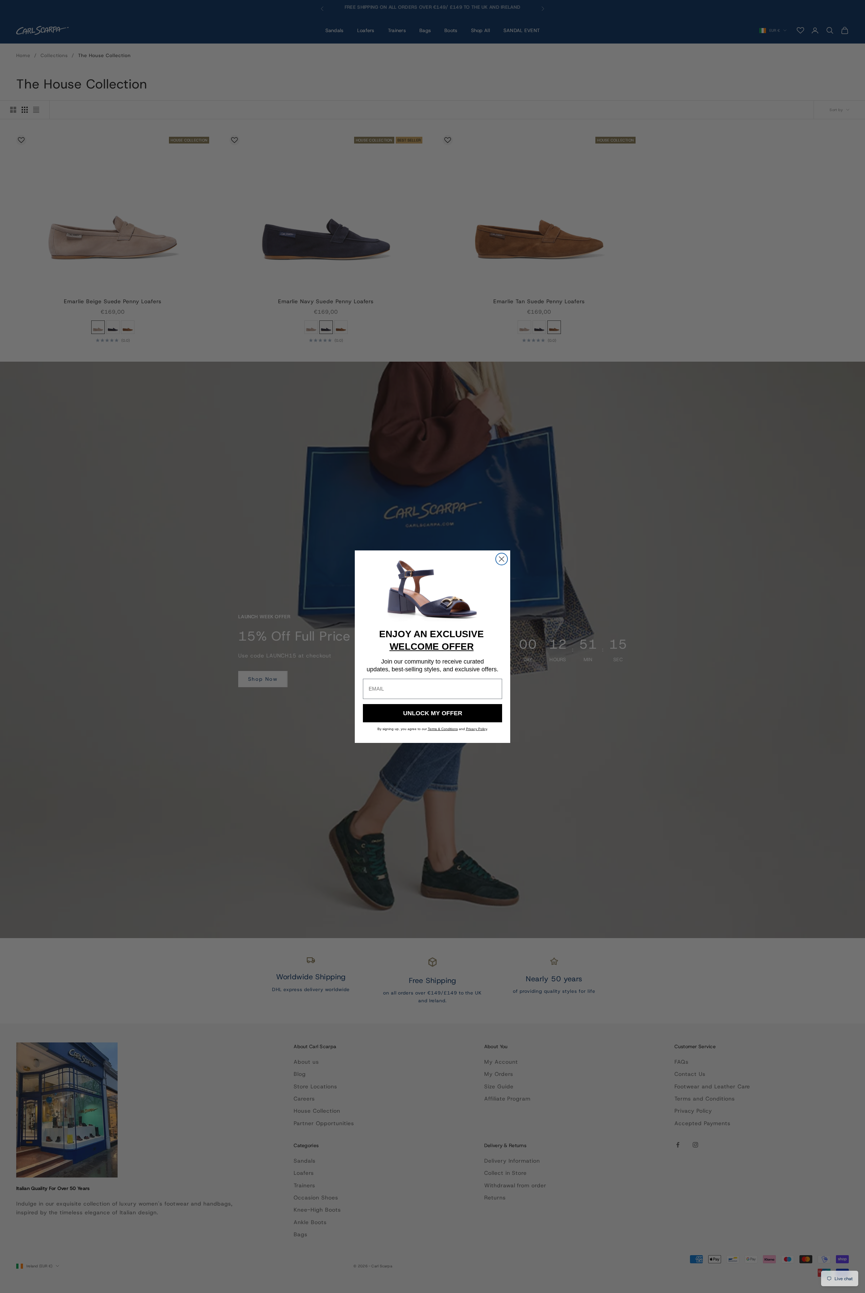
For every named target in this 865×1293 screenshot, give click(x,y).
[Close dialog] (502, 559)
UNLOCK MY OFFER (432, 712)
